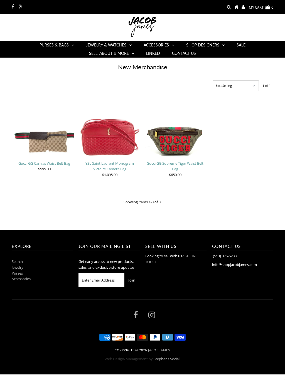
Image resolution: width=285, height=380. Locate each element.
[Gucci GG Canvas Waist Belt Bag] (44, 126)
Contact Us (184, 53)
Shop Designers (202, 45)
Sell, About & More (109, 53)
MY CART (261, 7)
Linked (153, 53)
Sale (241, 45)
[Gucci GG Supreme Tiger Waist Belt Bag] (175, 127)
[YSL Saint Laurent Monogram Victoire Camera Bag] (110, 126)
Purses (17, 273)
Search (17, 261)
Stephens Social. (167, 358)
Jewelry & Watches (106, 45)
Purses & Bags (54, 45)
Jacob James (159, 350)
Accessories (156, 45)
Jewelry (17, 267)
